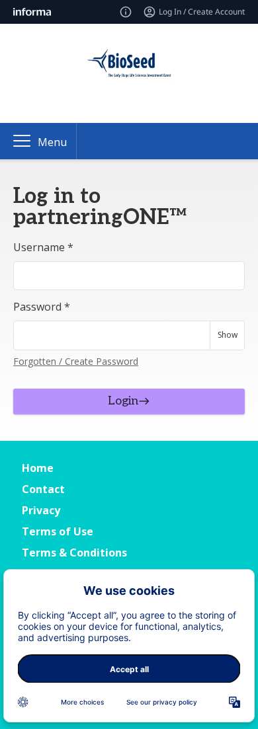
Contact (43, 489)
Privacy (41, 510)
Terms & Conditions (74, 552)
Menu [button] (52, 142)
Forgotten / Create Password (75, 361)
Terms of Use (57, 531)
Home (38, 468)
